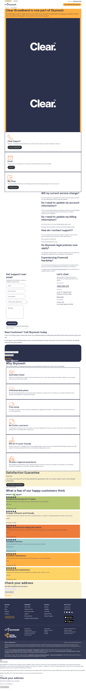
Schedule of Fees (28, 630)
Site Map (46, 633)
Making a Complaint (48, 630)
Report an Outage (68, 630)
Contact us (67, 607)
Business (16, 1)
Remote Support (28, 635)
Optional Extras (29, 609)
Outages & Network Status (31, 618)
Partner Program (48, 616)
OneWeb (46, 609)
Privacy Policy (47, 628)
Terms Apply (9, 476)
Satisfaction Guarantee (30, 633)
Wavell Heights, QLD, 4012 (39, 649)
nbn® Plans (27, 607)
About (6, 607)
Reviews (7, 611)
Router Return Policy (68, 633)
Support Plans (48, 613)
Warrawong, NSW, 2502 (27, 649)
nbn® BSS (46, 611)
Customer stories (29, 611)
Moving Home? (28, 616)
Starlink (46, 607)
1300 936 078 (77, 1)
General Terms (28, 628)
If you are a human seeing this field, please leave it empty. (17, 327)
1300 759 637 (67, 609)
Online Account (13, 187)
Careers (7, 613)
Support (27, 613)
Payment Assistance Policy (60, 269)
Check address (9, 355)
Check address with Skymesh (72, 4)
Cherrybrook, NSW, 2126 (17, 649)
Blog (6, 609)
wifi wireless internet (70, 651)
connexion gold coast (61, 651)
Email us (11, 167)
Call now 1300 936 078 (14, 147)
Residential (8, 1)
